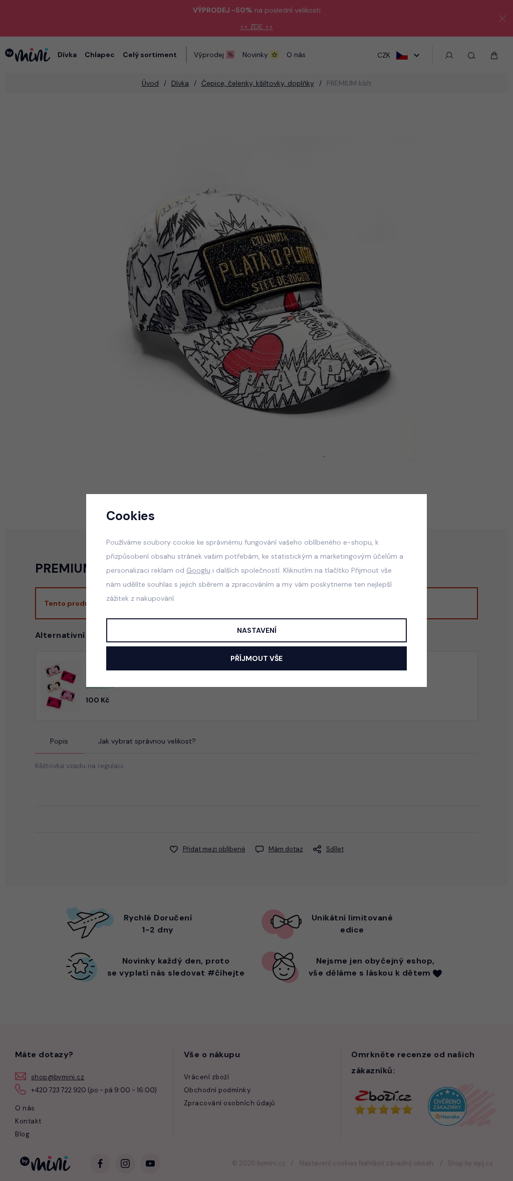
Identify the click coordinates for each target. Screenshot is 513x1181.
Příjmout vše (256, 658)
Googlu (198, 570)
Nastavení (257, 630)
